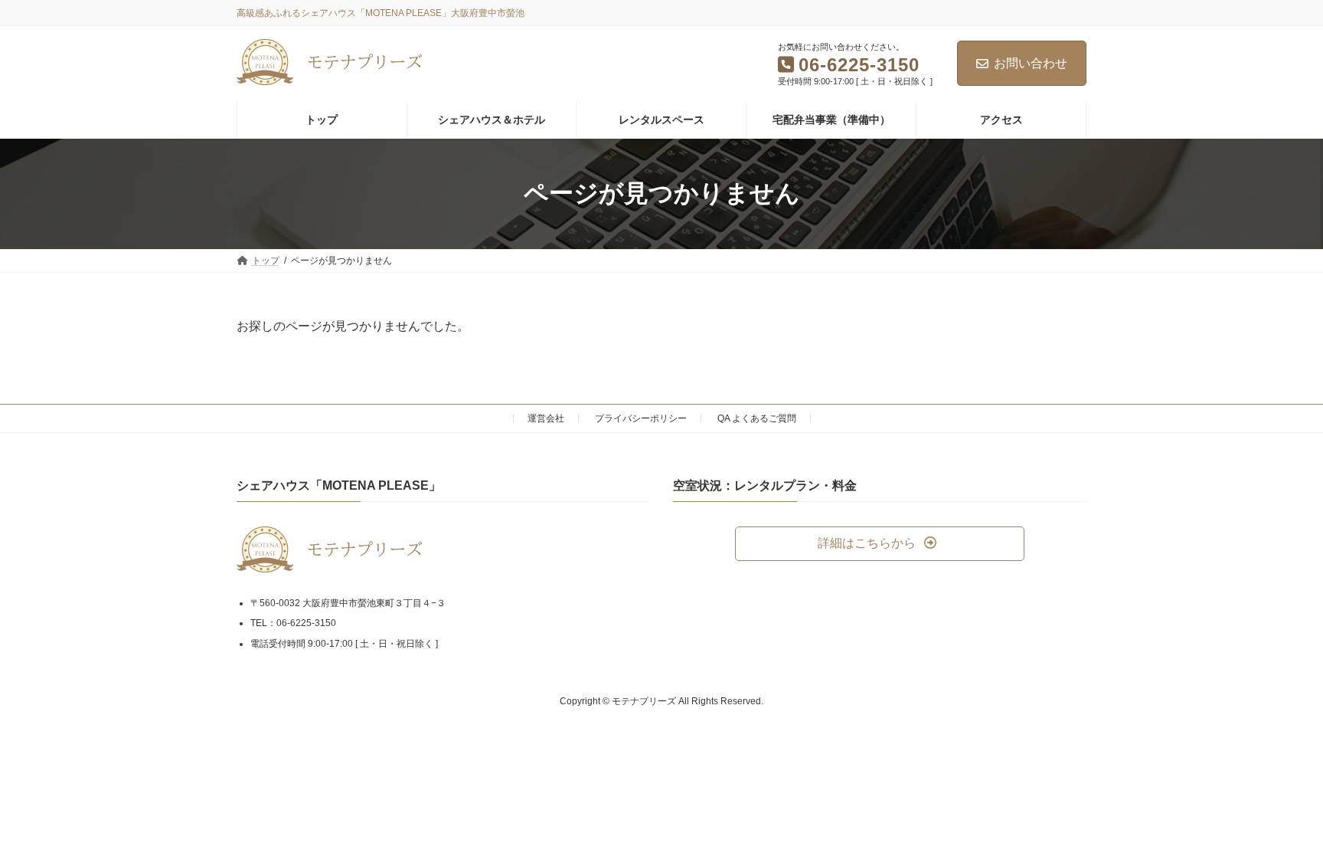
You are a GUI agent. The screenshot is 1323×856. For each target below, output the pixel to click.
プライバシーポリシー (641, 418)
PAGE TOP (1278, 816)
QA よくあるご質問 (756, 418)
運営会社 (546, 418)
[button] (879, 543)
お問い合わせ (1030, 63)
